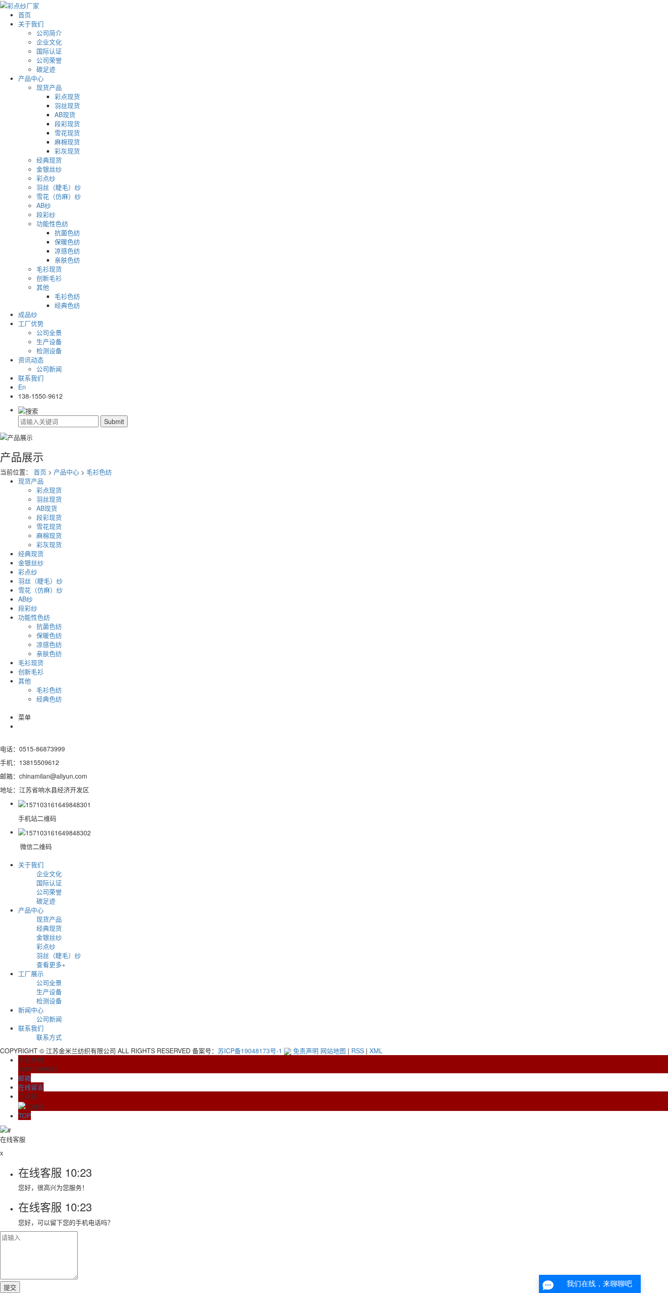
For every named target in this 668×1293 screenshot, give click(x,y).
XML (376, 1050)
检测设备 (49, 350)
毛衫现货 (49, 268)
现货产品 (49, 87)
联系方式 (49, 1036)
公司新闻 (49, 368)
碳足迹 (45, 69)
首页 (24, 14)
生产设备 (49, 341)
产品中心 (31, 78)
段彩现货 (67, 123)
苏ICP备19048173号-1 (250, 1050)
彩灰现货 (67, 150)
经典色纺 (67, 305)
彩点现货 (67, 96)
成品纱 (27, 314)
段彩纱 (45, 214)
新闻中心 (31, 1009)
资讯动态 (31, 359)
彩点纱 (45, 178)
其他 (42, 286)
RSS (357, 1050)
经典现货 (49, 159)
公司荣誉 (49, 59)
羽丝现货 (67, 105)
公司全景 (49, 332)
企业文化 (49, 41)
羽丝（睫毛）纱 (58, 187)
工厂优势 (31, 323)
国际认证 (49, 50)
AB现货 (65, 114)
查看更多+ (50, 964)
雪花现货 (67, 132)
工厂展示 (31, 973)
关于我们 (31, 23)
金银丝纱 (49, 168)
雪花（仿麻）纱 (58, 196)
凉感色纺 (67, 250)
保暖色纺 (67, 241)
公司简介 (49, 32)
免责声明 (306, 1050)
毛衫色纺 (67, 296)
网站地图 (333, 1050)
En (22, 386)
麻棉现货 (67, 141)
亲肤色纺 (67, 259)
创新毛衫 (49, 277)
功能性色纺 (52, 223)
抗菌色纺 (67, 232)
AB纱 (43, 205)
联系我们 (31, 377)
